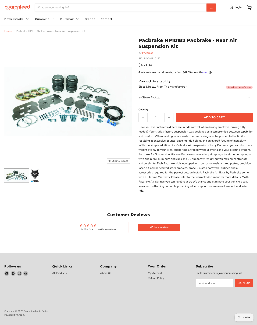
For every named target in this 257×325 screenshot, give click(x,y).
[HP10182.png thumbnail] (16, 176)
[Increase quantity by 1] (169, 117)
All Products (59, 273)
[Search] (211, 7)
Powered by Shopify (14, 314)
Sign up (243, 283)
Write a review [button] (159, 227)
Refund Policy (156, 278)
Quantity (143, 109)
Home (8, 31)
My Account (155, 273)
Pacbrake (148, 53)
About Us (105, 273)
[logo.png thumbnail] (35, 176)
